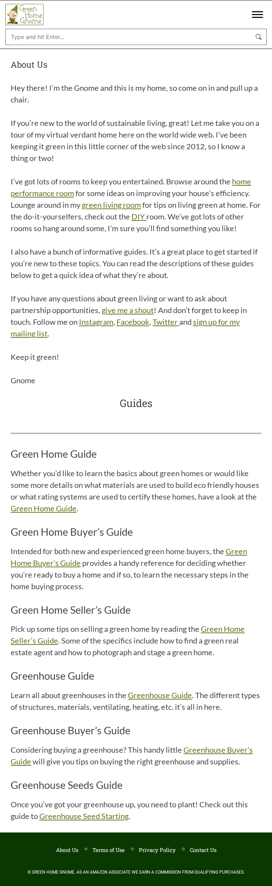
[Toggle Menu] (257, 14)
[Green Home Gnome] (24, 14)
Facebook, (134, 322)
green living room (111, 205)
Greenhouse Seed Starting (84, 816)
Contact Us (203, 849)
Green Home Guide (43, 508)
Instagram (96, 322)
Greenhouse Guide (160, 695)
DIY (138, 216)
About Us (67, 849)
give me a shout (128, 310)
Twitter (166, 322)
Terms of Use (108, 849)
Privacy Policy (157, 849)
